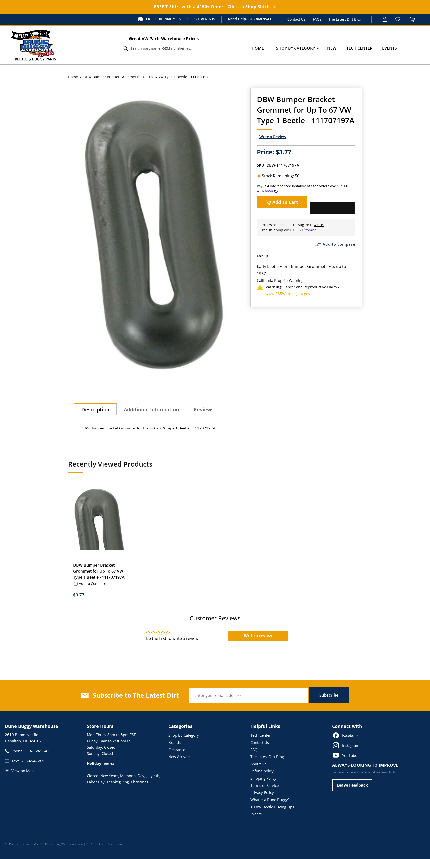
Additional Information (151, 409)
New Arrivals (179, 756)
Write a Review (272, 136)
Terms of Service (264, 785)
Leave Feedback (352, 785)
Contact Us (296, 19)
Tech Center (260, 735)
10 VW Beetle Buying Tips (272, 806)
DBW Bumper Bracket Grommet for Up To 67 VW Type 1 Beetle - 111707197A (99, 571)
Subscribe (328, 695)
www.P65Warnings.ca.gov (288, 293)
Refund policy (262, 770)
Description (95, 409)
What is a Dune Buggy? (269, 799)
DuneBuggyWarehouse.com (64, 844)
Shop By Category (183, 735)
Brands (174, 742)
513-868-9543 (259, 18)
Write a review (258, 635)
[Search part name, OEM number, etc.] (125, 48)
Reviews (204, 409)
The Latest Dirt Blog (345, 19)
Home (73, 76)
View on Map (22, 770)
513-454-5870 (33, 760)
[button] (295, 48)
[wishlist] (398, 19)
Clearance (176, 749)
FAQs (317, 19)
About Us (258, 763)
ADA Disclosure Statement (104, 844)
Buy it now (332, 207)
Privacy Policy (262, 792)
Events (256, 813)
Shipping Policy (263, 778)
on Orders (180, 18)
